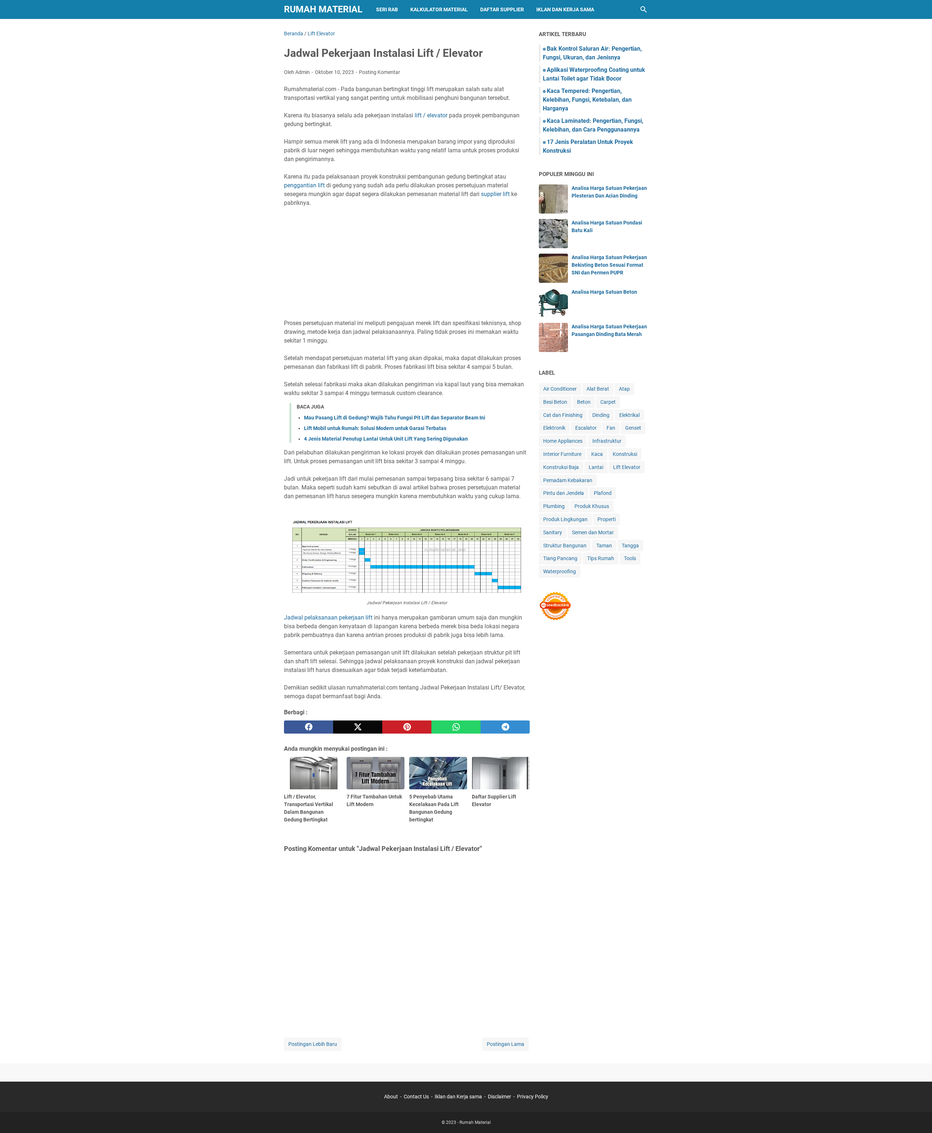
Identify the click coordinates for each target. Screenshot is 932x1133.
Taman (604, 545)
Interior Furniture (562, 454)
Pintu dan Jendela (563, 493)
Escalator (586, 428)
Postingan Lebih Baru (312, 1044)
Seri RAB (387, 9)
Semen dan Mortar (593, 532)
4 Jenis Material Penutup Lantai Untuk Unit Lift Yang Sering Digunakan (386, 439)
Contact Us (416, 1096)
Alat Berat (598, 389)
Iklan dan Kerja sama (458, 1096)
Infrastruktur (606, 441)
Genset (633, 428)
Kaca (597, 454)
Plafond (603, 493)
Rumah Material (323, 9)
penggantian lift (304, 185)
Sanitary (552, 532)
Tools (630, 558)
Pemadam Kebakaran (567, 480)
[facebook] (308, 727)
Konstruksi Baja (561, 467)
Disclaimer (499, 1096)
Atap (624, 389)
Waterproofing (559, 571)
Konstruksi (625, 454)
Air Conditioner (560, 389)
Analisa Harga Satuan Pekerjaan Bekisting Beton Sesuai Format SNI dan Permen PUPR (609, 265)
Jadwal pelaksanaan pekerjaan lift (328, 617)
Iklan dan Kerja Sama (565, 9)
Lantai (596, 467)
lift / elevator (431, 115)
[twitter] (357, 727)
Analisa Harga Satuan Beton (604, 292)
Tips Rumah (600, 558)
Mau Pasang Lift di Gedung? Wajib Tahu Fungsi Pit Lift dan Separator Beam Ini (394, 418)
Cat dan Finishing (562, 415)
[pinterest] (406, 727)
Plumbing (554, 506)
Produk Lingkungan (565, 519)
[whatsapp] (456, 727)
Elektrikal (629, 415)
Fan (611, 428)
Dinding (600, 415)
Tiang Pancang (560, 558)
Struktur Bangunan (565, 545)
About (391, 1096)
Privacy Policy (532, 1096)
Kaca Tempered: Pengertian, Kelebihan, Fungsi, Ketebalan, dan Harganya (587, 99)
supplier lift (496, 194)
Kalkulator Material (439, 9)
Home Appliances (562, 441)
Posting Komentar (379, 72)
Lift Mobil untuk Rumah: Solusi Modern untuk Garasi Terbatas (375, 428)
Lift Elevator (626, 467)
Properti (606, 519)
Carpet (608, 402)
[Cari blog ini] (643, 9)
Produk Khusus (591, 506)
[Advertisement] (407, 263)
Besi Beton (555, 402)
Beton (584, 402)
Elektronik (554, 428)
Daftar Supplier (502, 9)
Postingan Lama (505, 1044)
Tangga (630, 545)
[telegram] (505, 727)
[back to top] (917, 1116)
